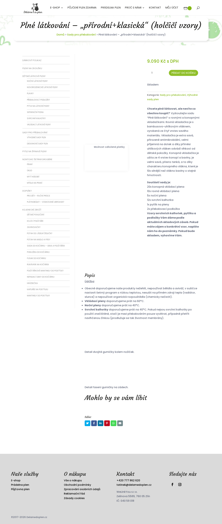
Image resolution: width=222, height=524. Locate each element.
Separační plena (35, 112)
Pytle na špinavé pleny (34, 151)
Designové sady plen (37, 143)
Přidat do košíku (183, 73)
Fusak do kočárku (36, 258)
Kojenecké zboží (31, 209)
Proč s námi (133, 8)
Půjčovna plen (20, 489)
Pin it (107, 423)
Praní (30, 164)
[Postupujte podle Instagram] (180, 484)
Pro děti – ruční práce (38, 195)
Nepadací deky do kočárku (40, 276)
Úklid (29, 170)
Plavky (30, 93)
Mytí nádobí (33, 176)
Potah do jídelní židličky (39, 233)
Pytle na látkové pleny (38, 106)
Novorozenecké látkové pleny (42, 87)
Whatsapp (113, 423)
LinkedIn (100, 423)
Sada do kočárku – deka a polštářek (46, 245)
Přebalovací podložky (38, 99)
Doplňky (27, 190)
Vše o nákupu (73, 480)
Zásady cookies (74, 498)
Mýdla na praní (34, 182)
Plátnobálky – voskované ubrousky (45, 202)
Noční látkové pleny (37, 81)
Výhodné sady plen (36, 137)
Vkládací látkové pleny (39, 124)
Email (120, 423)
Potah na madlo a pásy (38, 239)
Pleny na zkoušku (32, 68)
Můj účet (171, 8)
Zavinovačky (33, 227)
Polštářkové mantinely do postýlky (45, 270)
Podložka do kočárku (38, 252)
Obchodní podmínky (77, 485)
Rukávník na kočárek (38, 264)
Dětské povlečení (35, 214)
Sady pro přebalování (81, 34)
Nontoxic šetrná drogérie (37, 159)
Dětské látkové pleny (34, 76)
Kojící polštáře (35, 221)
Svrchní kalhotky (36, 118)
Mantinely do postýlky (38, 295)
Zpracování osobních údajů (82, 489)
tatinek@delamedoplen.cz (134, 485)
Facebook (94, 423)
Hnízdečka (32, 283)
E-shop (55, 8)
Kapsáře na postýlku (37, 289)
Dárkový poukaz (31, 60)
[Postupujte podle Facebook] (172, 484)
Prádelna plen (111, 8)
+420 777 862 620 (128, 480)
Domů (60, 34)
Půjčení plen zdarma (82, 8)
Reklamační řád (74, 493)
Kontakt (155, 8)
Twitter (87, 423)
